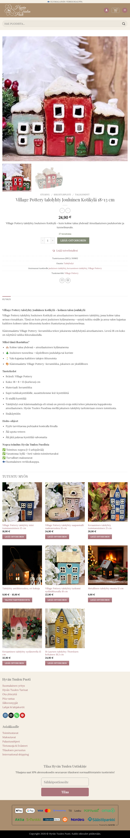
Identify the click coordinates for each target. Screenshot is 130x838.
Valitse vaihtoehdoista (17, 600)
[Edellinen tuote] (67, 210)
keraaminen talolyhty (77, 268)
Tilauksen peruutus (13, 750)
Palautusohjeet (11, 741)
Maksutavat (9, 737)
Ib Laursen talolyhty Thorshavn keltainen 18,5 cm (61, 653)
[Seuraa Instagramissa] (5, 715)
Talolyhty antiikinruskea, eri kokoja (21, 588)
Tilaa (65, 792)
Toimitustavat (10, 732)
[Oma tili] (106, 10)
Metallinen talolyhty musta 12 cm (106, 588)
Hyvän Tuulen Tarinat (15, 689)
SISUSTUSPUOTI (62, 194)
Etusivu (45, 194)
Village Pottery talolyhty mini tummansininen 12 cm (18, 527)
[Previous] (9, 98)
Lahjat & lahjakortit (13, 707)
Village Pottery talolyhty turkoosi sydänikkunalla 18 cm (63, 590)
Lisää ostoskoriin (73, 240)
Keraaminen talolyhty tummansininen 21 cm (100, 527)
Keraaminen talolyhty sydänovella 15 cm (21, 653)
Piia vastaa (8, 698)
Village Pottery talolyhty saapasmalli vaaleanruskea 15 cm (64, 527)
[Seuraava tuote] (62, 210)
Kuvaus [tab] (6, 299)
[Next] (121, 98)
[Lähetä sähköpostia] (11, 715)
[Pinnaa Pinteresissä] (68, 280)
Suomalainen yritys (13, 685)
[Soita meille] (16, 715)
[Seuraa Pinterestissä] (22, 715)
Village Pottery (95, 268)
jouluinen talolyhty (57, 268)
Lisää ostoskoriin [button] (14, 536)
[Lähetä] (124, 24)
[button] (116, 10)
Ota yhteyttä (9, 694)
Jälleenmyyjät (10, 702)
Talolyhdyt (82, 194)
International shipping (15, 754)
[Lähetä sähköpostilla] (62, 280)
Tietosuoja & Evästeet (15, 745)
